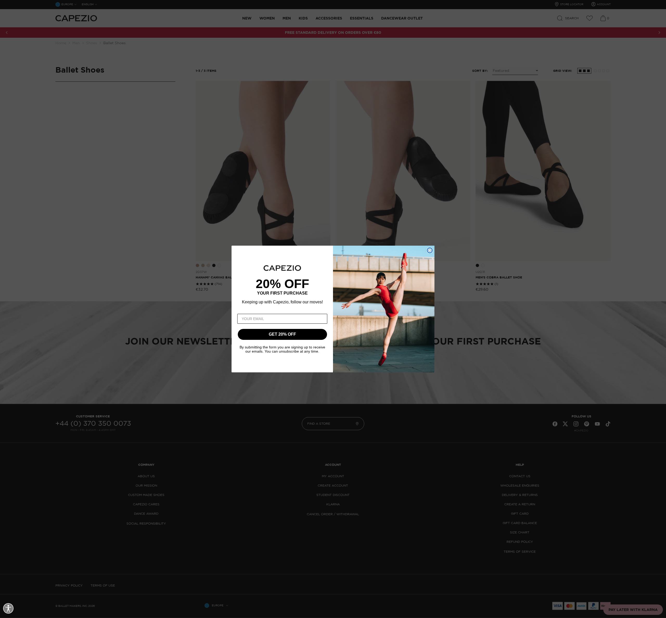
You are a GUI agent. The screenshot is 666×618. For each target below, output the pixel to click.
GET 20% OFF (282, 334)
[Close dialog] (429, 250)
